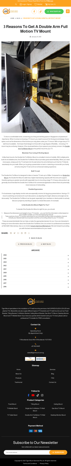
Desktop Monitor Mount (58, 415)
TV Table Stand (12, 415)
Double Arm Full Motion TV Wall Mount (35, 416)
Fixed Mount (12, 404)
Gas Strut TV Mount (58, 408)
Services (52, 369)
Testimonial (18, 382)
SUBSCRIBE (59, 452)
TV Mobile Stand (12, 408)
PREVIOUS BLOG (26, 244)
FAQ (52, 378)
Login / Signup (27, 4)
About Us (18, 374)
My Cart (50, 4)
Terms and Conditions (30, 463)
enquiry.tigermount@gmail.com (41, 226)
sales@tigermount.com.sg (35, 352)
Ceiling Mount (58, 404)
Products (18, 378)
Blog (52, 374)
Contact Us (52, 382)
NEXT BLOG (47, 244)
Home (18, 369)
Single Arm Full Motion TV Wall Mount (35, 410)
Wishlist (39, 4)
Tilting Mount (35, 404)
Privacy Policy (44, 463)
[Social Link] (34, 11)
